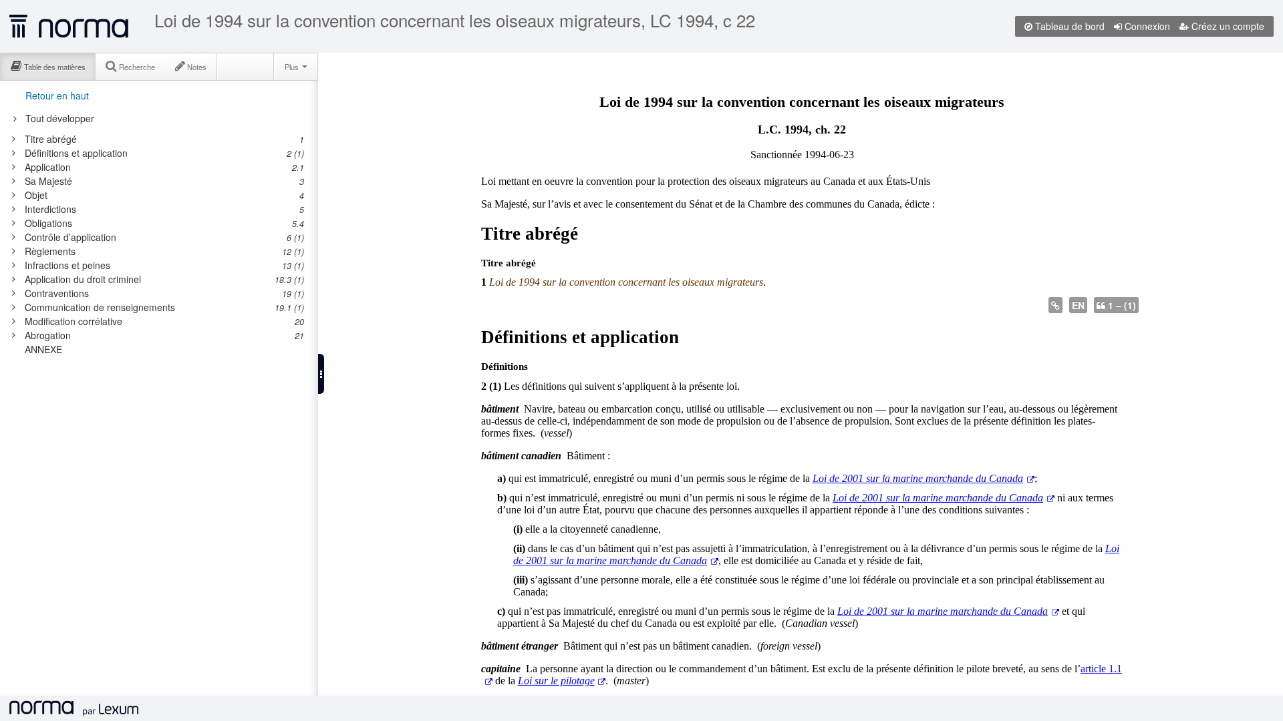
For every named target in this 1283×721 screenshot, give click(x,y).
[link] (156, 139)
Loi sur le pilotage (556, 680)
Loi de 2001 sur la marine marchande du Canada (918, 478)
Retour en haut (57, 95)
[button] (321, 374)
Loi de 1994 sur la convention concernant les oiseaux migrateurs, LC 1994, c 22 (454, 20)
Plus (293, 66)
